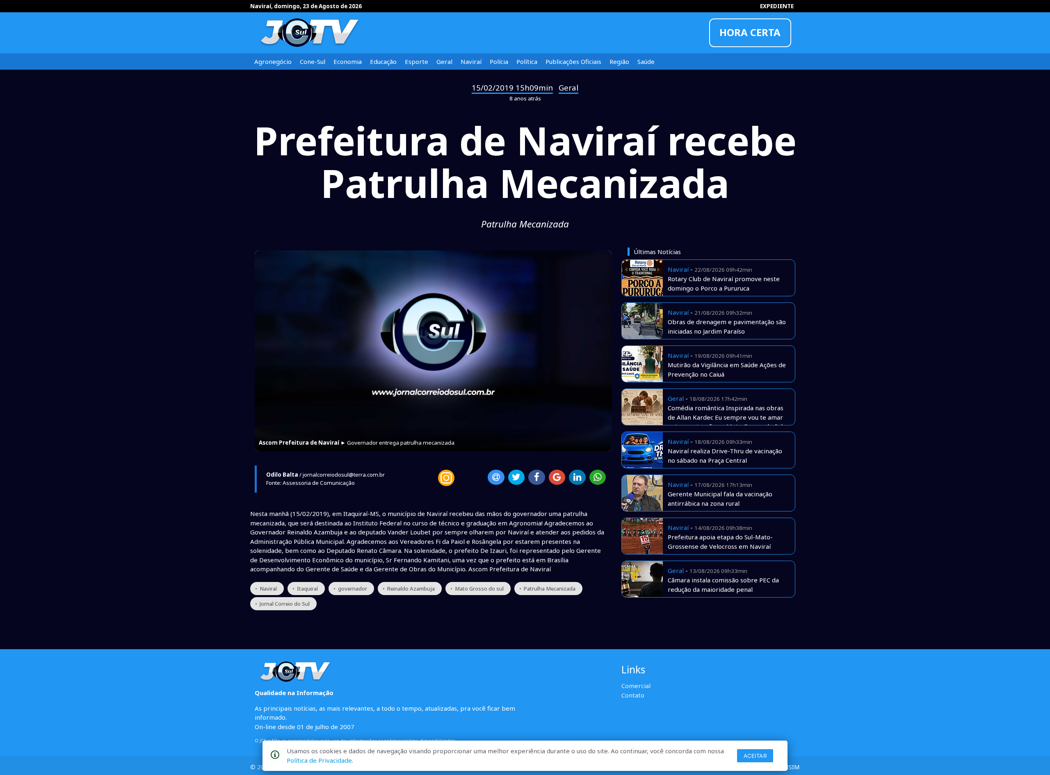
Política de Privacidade (319, 760)
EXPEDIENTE (777, 6)
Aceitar (755, 755)
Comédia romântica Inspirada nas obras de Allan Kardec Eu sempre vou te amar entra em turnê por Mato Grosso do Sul (725, 417)
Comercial (636, 686)
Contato (632, 695)
